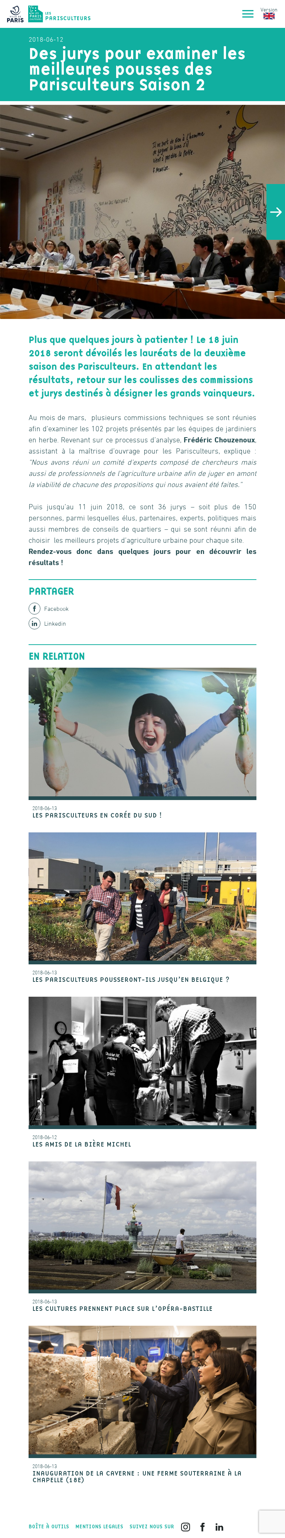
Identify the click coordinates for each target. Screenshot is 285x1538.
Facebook (56, 608)
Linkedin (55, 623)
